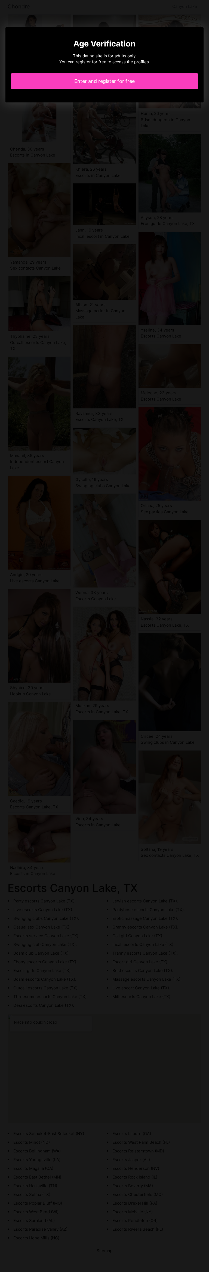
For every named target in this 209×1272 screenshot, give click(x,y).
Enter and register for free (104, 81)
